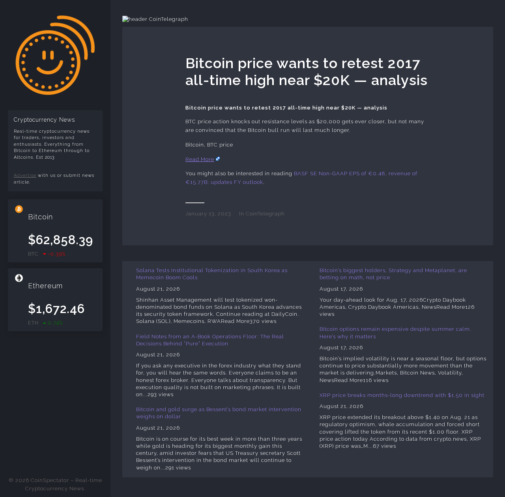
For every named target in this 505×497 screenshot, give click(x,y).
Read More (199, 159)
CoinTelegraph (265, 214)
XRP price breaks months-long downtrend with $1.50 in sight (402, 395)
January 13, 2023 (208, 214)
